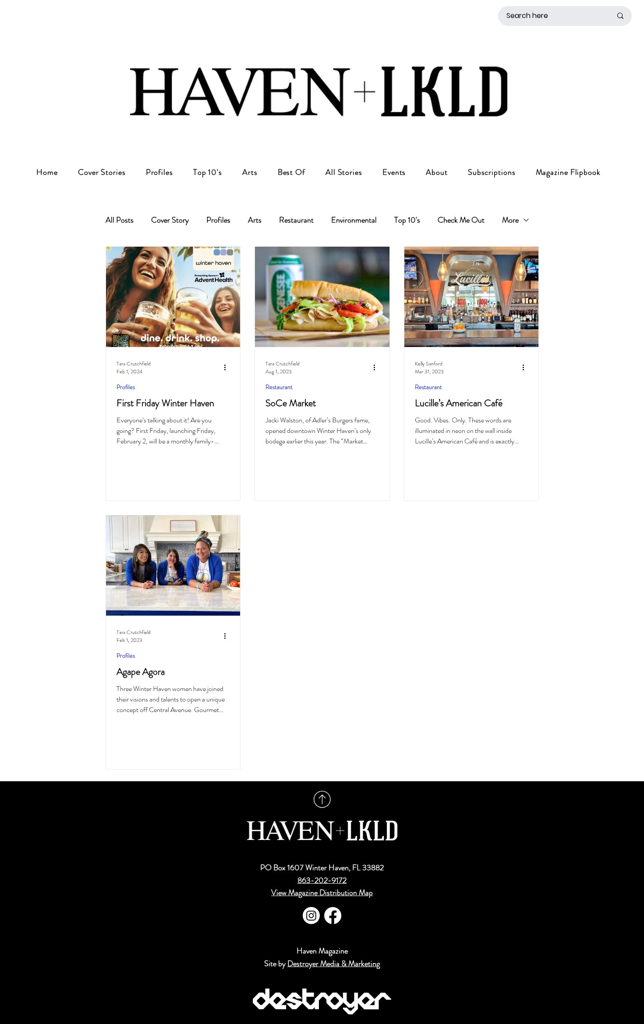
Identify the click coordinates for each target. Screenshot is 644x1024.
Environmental (354, 220)
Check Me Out (461, 220)
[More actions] (228, 367)
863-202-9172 (322, 880)
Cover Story (170, 220)
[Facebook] (332, 915)
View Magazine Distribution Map (322, 892)
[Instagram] (311, 915)
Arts (255, 220)
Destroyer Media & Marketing (333, 963)
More (510, 220)
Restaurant (296, 220)
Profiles (218, 220)
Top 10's (407, 220)
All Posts (120, 220)
